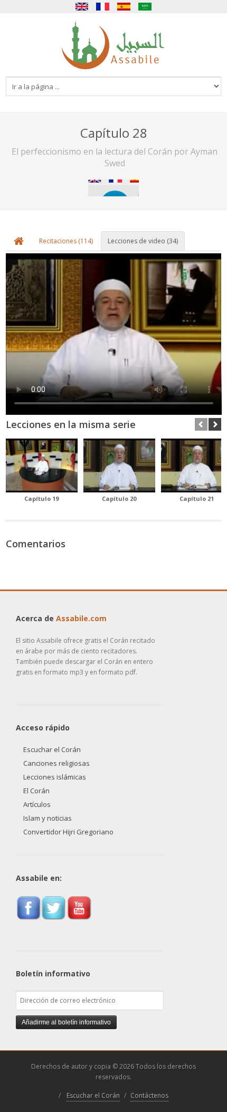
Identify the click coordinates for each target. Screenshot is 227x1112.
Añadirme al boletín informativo (66, 1022)
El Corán (36, 790)
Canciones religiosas (56, 763)
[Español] (124, 6)
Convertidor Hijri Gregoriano (68, 832)
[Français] (103, 6)
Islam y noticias (47, 818)
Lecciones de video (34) (143, 240)
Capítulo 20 (119, 498)
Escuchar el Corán (52, 749)
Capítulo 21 (196, 498)
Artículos (37, 804)
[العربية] (145, 6)
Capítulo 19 (41, 498)
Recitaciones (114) (66, 240)
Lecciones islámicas (54, 777)
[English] (81, 6)
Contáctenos (149, 1095)
